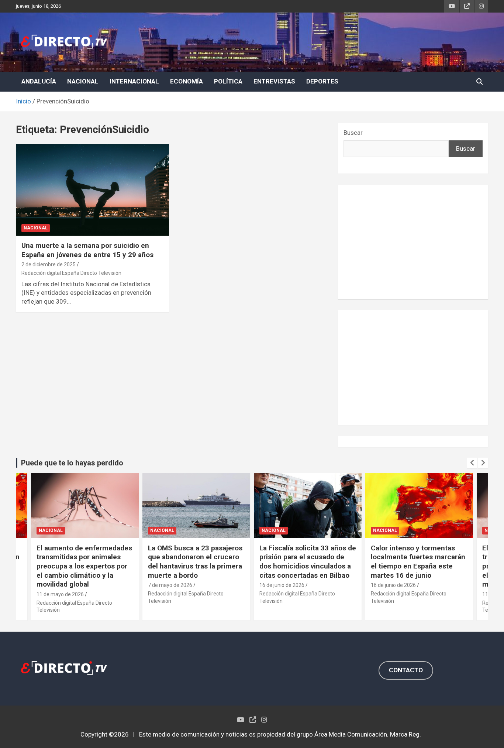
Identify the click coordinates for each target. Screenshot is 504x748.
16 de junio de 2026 (281, 585)
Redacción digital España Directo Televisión (71, 273)
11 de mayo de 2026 (60, 594)
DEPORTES (322, 81)
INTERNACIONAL (134, 81)
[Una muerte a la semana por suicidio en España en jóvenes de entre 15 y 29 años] (92, 189)
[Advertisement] (413, 242)
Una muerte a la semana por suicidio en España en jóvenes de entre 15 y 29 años (87, 250)
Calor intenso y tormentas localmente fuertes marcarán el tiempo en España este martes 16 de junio (418, 562)
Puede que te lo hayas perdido (72, 462)
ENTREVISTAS (274, 81)
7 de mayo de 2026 (170, 585)
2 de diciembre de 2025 (48, 264)
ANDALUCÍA (38, 81)
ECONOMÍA (186, 81)
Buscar (353, 132)
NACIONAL (83, 81)
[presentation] (472, 463)
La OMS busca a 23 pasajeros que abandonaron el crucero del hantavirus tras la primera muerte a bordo (195, 562)
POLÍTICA (228, 81)
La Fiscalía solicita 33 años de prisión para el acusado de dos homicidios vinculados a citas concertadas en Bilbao (307, 562)
